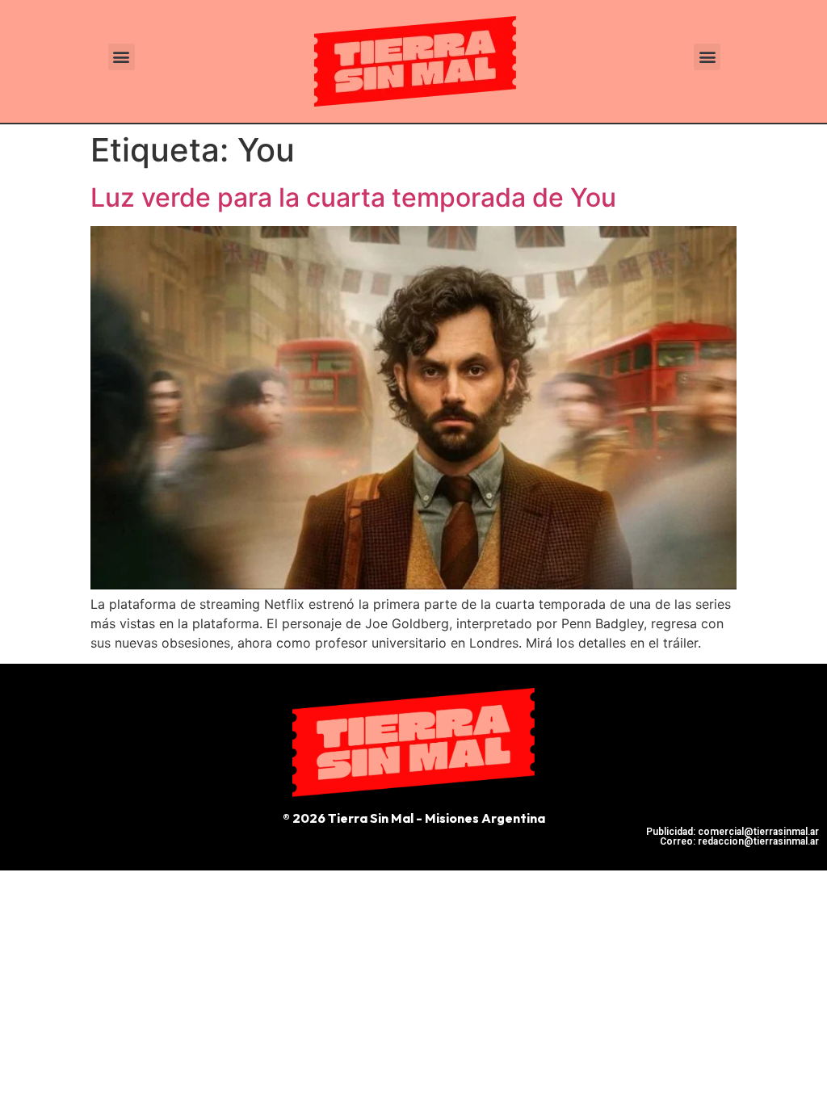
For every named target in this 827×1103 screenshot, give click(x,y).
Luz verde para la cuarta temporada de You (353, 197)
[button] (121, 57)
